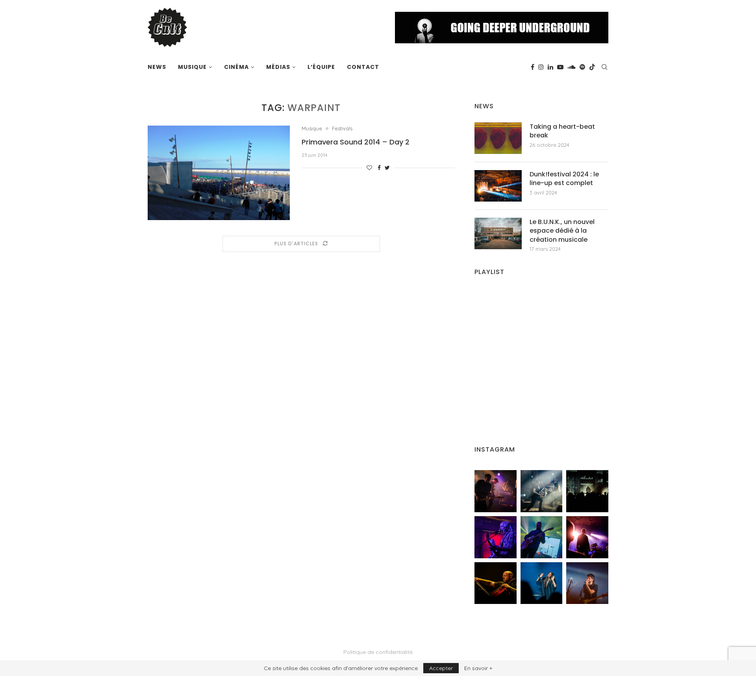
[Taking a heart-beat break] (498, 138)
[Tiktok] (592, 67)
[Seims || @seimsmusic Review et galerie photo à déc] (542, 537)
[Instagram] (541, 67)
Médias (278, 67)
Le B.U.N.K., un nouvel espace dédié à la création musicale (562, 231)
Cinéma (236, 67)
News (157, 67)
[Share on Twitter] (387, 167)
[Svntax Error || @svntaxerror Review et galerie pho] (495, 537)
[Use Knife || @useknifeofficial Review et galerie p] (587, 491)
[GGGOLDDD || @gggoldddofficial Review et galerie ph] (542, 583)
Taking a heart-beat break (562, 131)
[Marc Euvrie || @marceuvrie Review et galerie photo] (495, 583)
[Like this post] (369, 167)
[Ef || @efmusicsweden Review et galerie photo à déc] (587, 583)
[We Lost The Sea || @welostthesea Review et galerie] (542, 491)
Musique (192, 67)
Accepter (441, 668)
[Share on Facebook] (379, 167)
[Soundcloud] (571, 67)
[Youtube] (560, 67)
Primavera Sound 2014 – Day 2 (356, 142)
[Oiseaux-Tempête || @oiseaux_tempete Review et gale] (587, 537)
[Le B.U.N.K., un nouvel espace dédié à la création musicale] (498, 233)
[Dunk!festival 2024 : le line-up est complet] (498, 186)
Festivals (342, 128)
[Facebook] (532, 67)
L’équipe (321, 67)
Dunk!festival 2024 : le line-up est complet (564, 178)
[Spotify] (582, 67)
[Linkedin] (550, 67)
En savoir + (478, 668)
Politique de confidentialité (378, 652)
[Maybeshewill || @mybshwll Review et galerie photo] (495, 491)
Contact (363, 67)
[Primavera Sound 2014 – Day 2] (219, 173)
